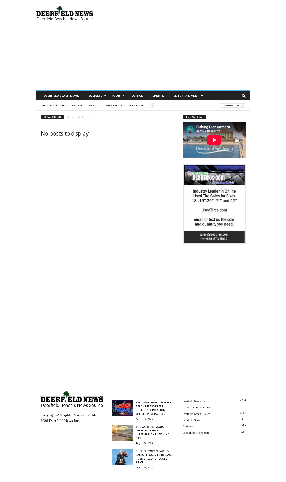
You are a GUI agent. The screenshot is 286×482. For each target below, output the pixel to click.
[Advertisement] (143, 59)
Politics (136, 96)
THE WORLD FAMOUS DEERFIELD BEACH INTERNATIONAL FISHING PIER (153, 432)
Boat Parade (114, 105)
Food (116, 96)
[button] (243, 95)
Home (71, 116)
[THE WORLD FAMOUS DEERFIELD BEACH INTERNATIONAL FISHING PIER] (122, 433)
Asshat (94, 105)
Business (95, 96)
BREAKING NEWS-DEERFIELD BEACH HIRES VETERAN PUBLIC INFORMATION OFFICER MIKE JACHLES (154, 408)
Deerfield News (191, 420)
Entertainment (186, 96)
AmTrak (77, 105)
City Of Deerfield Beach (196, 407)
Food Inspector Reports (196, 432)
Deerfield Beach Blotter (196, 413)
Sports (158, 96)
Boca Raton (137, 105)
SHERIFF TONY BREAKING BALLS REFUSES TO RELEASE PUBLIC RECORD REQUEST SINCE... (154, 456)
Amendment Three (53, 105)
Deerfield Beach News (61, 96)
